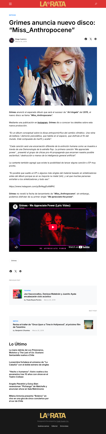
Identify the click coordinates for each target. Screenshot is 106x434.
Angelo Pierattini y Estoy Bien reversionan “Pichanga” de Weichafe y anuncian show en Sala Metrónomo (28, 386)
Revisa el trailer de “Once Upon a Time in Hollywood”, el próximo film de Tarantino (46, 325)
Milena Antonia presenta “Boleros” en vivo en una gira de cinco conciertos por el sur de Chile (29, 398)
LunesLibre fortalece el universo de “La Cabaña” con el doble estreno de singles (29, 363)
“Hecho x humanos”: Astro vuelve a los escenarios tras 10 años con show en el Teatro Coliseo (28, 374)
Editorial (55, 426)
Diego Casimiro (20, 39)
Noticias (12, 15)
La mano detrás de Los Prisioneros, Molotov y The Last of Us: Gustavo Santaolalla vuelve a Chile (26, 352)
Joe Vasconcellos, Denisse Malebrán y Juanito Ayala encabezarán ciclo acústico (50, 295)
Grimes (14, 261)
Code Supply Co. (62, 421)
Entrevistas (64, 426)
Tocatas (27, 290)
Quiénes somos (43, 426)
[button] (10, 4)
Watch (15, 321)
